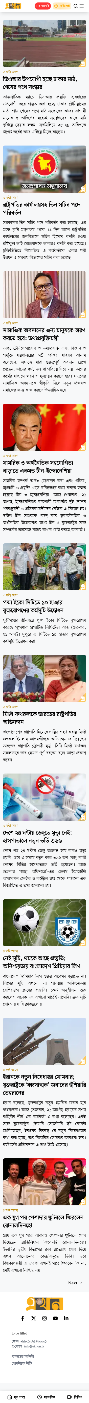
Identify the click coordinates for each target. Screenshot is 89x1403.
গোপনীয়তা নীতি (22, 1363)
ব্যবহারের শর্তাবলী (23, 1356)
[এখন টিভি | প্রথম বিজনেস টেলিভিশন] (15, 6)
